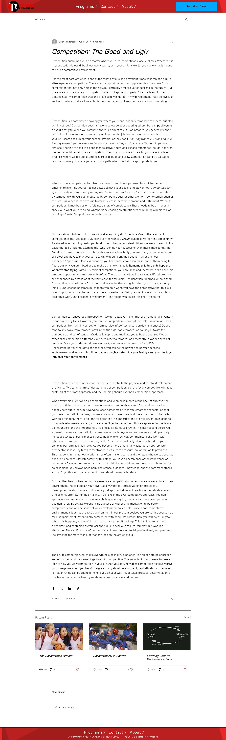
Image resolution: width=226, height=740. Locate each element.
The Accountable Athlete (55, 656)
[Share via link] (77, 588)
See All (187, 617)
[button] (86, 6)
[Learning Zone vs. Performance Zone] (167, 636)
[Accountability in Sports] (113, 636)
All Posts (40, 19)
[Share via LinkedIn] (69, 588)
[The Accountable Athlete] (59, 636)
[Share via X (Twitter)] (61, 588)
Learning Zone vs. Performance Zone (159, 657)
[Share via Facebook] (53, 588)
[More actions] (172, 42)
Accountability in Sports (109, 656)
